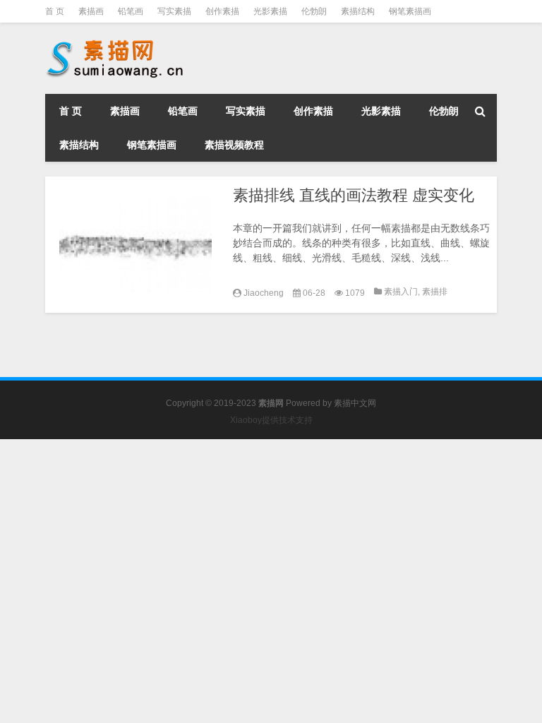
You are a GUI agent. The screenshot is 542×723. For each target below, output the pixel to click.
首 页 (54, 11)
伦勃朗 (314, 11)
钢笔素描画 (410, 11)
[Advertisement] (271, 538)
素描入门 (401, 292)
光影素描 (270, 11)
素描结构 (358, 11)
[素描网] (115, 42)
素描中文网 (355, 403)
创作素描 (222, 11)
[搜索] (480, 111)
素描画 (91, 11)
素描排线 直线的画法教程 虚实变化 (353, 195)
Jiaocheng (263, 293)
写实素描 (174, 11)
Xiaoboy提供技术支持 (271, 420)
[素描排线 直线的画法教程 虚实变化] (135, 241)
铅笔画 (130, 11)
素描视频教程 (234, 144)
